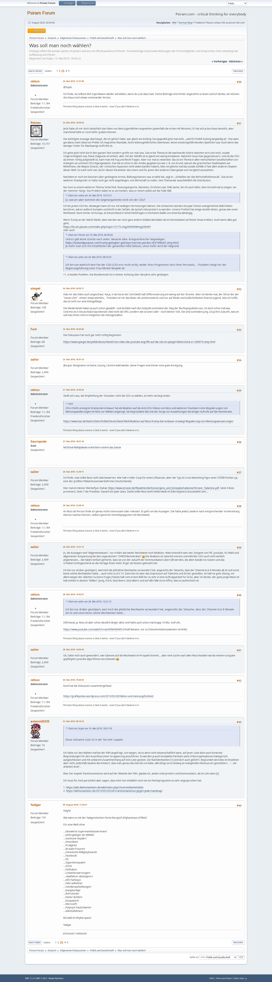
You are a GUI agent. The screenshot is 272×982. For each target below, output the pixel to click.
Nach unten (35, 71)
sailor (35, 359)
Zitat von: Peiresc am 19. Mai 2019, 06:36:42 (90, 234)
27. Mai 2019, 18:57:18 (73, 441)
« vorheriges (219, 61)
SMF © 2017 (41, 978)
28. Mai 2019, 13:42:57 (73, 594)
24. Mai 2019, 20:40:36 (73, 329)
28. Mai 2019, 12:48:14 (73, 505)
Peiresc (36, 123)
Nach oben (34, 942)
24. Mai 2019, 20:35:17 (73, 288)
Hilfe (211, 978)
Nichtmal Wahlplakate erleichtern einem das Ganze (92, 447)
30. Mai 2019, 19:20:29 (73, 679)
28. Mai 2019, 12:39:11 (73, 471)
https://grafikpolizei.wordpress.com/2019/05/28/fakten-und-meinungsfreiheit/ (108, 696)
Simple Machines (55, 978)
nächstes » (236, 61)
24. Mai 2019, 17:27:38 (73, 81)
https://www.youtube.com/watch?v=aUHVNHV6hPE (92, 629)
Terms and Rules (224, 978)
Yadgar (36, 805)
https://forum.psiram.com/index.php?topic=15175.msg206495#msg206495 (107, 226)
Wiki (174, 22)
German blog (185, 22)
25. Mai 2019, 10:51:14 (73, 359)
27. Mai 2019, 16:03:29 (73, 389)
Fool (34, 329)
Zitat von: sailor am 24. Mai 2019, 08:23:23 (89, 257)
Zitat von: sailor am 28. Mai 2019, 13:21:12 (89, 601)
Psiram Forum (41, 12)
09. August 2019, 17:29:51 (75, 804)
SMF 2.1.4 (29, 978)
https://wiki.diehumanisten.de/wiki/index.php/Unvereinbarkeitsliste (104, 787)
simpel (35, 288)
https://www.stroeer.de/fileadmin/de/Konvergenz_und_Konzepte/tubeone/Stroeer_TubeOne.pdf (163, 488)
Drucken (238, 71)
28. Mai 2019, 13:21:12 (73, 546)
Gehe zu (194, 957)
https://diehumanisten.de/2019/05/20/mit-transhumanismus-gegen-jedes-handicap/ (114, 791)
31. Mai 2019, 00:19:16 (73, 721)
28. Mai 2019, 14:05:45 (73, 649)
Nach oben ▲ (240, 978)
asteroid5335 (40, 721)
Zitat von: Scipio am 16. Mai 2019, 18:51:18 (90, 728)
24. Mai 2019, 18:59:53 (73, 122)
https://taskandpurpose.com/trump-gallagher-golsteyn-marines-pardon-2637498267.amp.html (122, 242)
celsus (35, 81)
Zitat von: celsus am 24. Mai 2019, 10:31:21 (90, 195)
